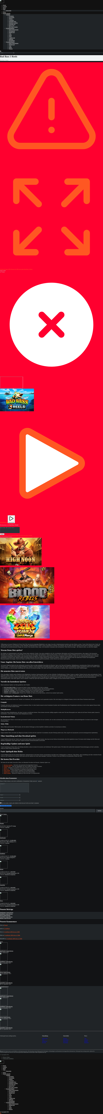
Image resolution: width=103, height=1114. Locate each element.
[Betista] (4, 868)
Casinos (5, 6)
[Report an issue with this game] (51, 164)
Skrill (10, 35)
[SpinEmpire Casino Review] (4, 949)
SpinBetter (2, 853)
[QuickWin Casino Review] (4, 981)
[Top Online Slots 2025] (2, 2)
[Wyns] (4, 899)
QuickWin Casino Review (6, 917)
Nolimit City (7, 771)
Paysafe (44, 1042)
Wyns (1, 900)
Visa (10, 33)
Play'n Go (65, 1041)
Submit (2, 534)
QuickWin (2, 885)
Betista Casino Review (5, 918)
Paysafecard (12, 31)
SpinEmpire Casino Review (6, 912)
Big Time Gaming (13, 27)
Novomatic (11, 17)
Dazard (6, 925)
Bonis (4, 8)
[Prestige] (4, 822)
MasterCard (12, 32)
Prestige (2, 823)
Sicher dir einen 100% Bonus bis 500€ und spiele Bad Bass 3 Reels (16, 269)
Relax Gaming (7, 773)
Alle (85, 1038)
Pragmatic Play (12, 21)
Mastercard (44, 1038)
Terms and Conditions (8, 1058)
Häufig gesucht (6, 13)
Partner (86, 1041)
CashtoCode (12, 38)
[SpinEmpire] (4, 836)
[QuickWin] (4, 883)
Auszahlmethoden (10, 42)
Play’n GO (11, 25)
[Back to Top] (0, 1113)
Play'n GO (6, 769)
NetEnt (5, 767)
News (4, 12)
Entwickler (8, 10)
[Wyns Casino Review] (4, 970)
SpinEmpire (3, 838)
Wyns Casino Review (5, 915)
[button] (17, 400)
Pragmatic (65, 1042)
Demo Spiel (3, 566)
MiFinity (11, 39)
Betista (1, 869)
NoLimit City (12, 24)
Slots (4, 9)
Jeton (10, 36)
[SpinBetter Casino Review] (4, 960)
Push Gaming (7, 770)
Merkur (11, 18)
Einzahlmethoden (10, 28)
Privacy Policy (6, 1057)
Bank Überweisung (13, 29)
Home (4, 5)
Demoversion (11, 522)
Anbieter (8, 14)
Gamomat (11, 20)
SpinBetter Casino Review (6, 914)
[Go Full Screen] (51, 268)
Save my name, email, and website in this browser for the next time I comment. (20, 803)
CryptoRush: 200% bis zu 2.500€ (12, 932)
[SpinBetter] (4, 852)
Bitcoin (11, 48)
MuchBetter (12, 40)
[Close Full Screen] (51, 376)
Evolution (11, 16)
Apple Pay (44, 1041)
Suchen (2, 808)
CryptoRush (7, 928)
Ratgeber (86, 1042)
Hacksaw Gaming (13, 23)
